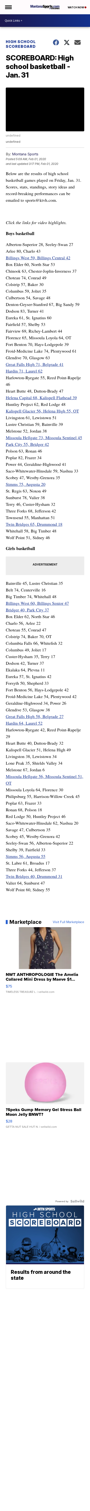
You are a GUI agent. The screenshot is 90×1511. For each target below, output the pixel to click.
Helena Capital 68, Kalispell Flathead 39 (41, 397)
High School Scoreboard (21, 44)
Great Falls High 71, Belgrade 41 (35, 364)
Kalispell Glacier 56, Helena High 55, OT (42, 411)
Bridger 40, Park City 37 (27, 610)
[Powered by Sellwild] (77, 1201)
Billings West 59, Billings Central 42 (38, 258)
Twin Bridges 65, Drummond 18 (34, 524)
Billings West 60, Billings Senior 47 (37, 603)
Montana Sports (25, 154)
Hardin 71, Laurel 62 (24, 371)
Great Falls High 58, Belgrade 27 (35, 716)
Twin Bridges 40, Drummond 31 (34, 876)
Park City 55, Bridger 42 (27, 444)
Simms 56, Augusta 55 (25, 856)
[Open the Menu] (8, 7)
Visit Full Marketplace (68, 922)
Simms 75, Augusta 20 (25, 484)
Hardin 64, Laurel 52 (24, 723)
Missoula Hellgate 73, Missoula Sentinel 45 (44, 437)
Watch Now (76, 7)
